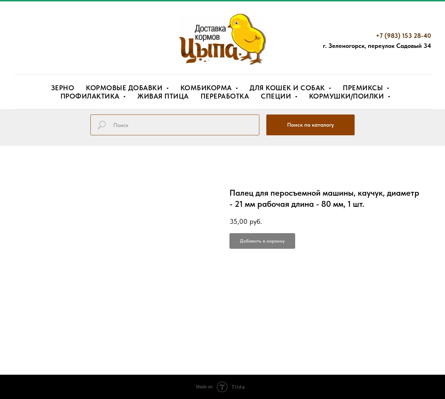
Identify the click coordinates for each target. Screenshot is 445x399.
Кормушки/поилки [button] (347, 96)
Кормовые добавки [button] (125, 88)
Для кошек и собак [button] (288, 88)
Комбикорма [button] (207, 88)
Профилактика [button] (91, 96)
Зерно (62, 88)
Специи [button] (277, 96)
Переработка (225, 96)
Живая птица (163, 96)
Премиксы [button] (364, 88)
